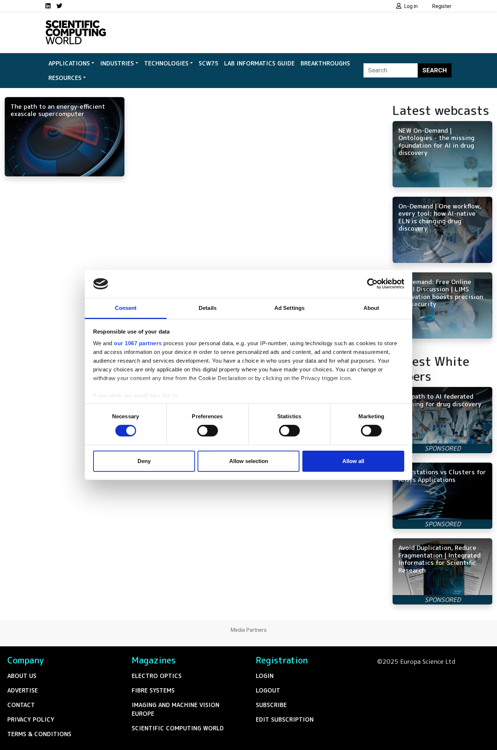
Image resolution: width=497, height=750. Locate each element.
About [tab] (371, 308)
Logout (268, 690)
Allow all (353, 461)
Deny (144, 461)
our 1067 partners (138, 343)
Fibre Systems (153, 690)
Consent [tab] (126, 308)
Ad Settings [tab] (289, 308)
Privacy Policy (30, 719)
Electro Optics (157, 676)
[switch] (207, 430)
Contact (21, 705)
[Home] (75, 24)
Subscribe (271, 705)
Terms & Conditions (39, 734)
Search (434, 70)
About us (21, 676)
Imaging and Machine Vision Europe (175, 709)
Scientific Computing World (178, 728)
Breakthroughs (325, 63)
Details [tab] (207, 308)
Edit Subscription (285, 719)
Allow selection (248, 461)
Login (265, 676)
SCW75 (208, 63)
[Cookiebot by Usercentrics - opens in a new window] (372, 283)
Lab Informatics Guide (259, 63)
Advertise (22, 690)
